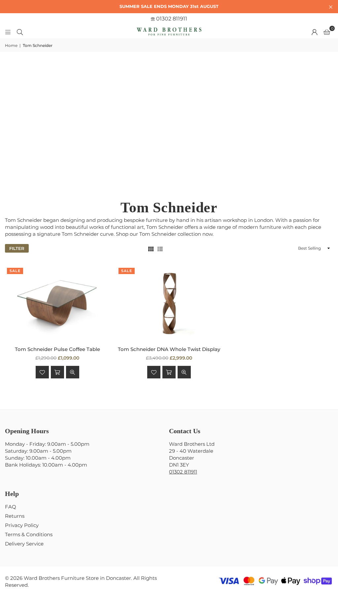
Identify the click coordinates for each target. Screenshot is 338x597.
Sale (15, 270)
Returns (14, 516)
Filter (16, 248)
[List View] (160, 248)
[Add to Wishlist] (42, 372)
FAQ (10, 507)
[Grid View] (150, 248)
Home (11, 45)
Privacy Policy (22, 525)
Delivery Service (24, 544)
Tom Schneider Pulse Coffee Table (57, 349)
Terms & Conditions (28, 534)
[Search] (20, 31)
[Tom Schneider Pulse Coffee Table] (57, 302)
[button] (327, 32)
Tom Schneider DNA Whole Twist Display (169, 349)
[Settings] (315, 32)
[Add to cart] (57, 372)
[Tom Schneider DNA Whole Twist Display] (169, 302)
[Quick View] (72, 372)
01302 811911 (171, 19)
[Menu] (8, 31)
